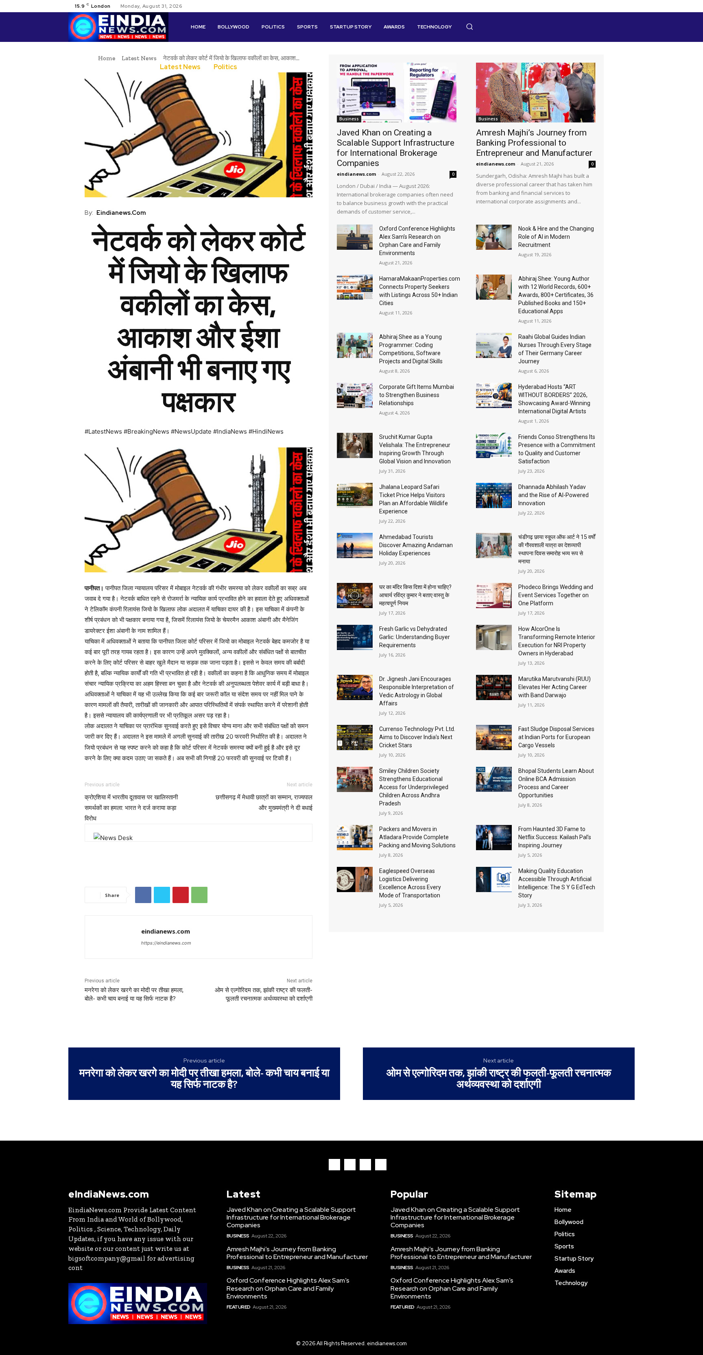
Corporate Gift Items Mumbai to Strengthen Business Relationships (416, 395)
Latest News (139, 58)
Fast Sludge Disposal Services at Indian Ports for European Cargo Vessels (556, 737)
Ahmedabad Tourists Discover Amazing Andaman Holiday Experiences (416, 545)
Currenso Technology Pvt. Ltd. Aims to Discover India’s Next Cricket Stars (417, 737)
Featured (239, 1307)
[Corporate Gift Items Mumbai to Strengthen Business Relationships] (355, 395)
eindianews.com (121, 212)
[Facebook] (600, 6)
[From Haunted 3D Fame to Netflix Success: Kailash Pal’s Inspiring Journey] (494, 837)
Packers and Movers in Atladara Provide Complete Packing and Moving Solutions (417, 837)
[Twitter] (620, 6)
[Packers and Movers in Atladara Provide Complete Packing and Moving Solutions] (355, 837)
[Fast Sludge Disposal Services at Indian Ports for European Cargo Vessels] (494, 737)
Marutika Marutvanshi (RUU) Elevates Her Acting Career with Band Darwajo (554, 687)
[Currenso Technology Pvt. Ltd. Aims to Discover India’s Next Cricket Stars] (355, 737)
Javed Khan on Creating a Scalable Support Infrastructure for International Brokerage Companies (395, 148)
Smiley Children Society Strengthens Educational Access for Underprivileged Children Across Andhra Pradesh (413, 787)
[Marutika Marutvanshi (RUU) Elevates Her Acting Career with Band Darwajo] (494, 687)
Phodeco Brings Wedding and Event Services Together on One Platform (555, 595)
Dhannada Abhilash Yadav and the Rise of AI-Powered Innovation (553, 495)
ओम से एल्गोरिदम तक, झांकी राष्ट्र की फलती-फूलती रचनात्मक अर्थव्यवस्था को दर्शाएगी (498, 1078)
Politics (225, 67)
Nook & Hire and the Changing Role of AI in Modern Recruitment (556, 236)
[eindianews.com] (113, 937)
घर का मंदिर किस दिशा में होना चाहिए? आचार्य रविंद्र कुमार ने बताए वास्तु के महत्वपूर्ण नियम (415, 595)
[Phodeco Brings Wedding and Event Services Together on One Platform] (494, 595)
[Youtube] (630, 6)
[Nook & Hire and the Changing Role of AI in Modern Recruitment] (494, 237)
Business (349, 119)
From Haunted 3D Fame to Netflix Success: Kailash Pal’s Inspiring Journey (554, 837)
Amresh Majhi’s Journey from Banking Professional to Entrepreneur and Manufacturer (534, 143)
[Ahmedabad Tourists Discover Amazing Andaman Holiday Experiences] (355, 545)
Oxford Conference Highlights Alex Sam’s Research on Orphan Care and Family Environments (288, 1288)
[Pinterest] (180, 895)
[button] (469, 26)
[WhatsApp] (199, 895)
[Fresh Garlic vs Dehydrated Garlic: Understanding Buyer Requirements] (355, 637)
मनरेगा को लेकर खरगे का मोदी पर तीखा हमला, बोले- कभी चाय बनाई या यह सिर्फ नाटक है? (204, 1078)
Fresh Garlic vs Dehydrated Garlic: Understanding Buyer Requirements (414, 637)
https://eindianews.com (166, 943)
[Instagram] (610, 6)
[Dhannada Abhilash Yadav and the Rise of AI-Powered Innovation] (494, 495)
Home (106, 58)
